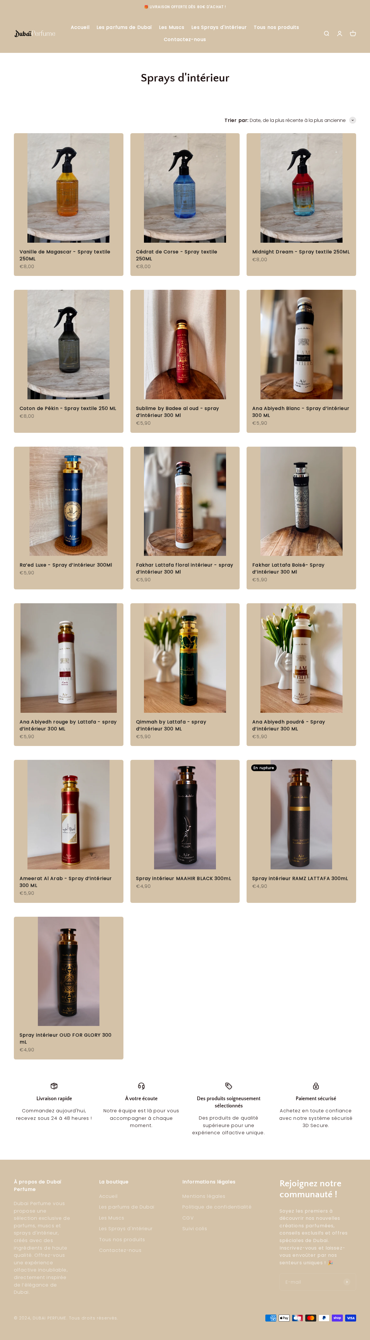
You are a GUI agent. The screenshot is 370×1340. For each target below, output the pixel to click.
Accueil (80, 27)
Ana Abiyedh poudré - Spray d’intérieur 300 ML (288, 725)
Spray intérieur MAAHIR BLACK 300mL (183, 878)
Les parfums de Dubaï (124, 27)
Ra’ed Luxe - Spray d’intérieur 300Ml (66, 565)
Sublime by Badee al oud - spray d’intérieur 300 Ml (177, 412)
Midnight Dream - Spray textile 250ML (300, 251)
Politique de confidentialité (216, 1207)
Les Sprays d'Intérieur (219, 27)
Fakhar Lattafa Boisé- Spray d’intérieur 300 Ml (288, 568)
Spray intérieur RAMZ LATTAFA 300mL (300, 878)
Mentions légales (203, 1196)
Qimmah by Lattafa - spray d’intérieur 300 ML (171, 725)
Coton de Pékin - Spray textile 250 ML (68, 408)
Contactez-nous (185, 39)
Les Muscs (171, 27)
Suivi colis (194, 1228)
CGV (188, 1218)
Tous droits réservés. (94, 1318)
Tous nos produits (276, 27)
